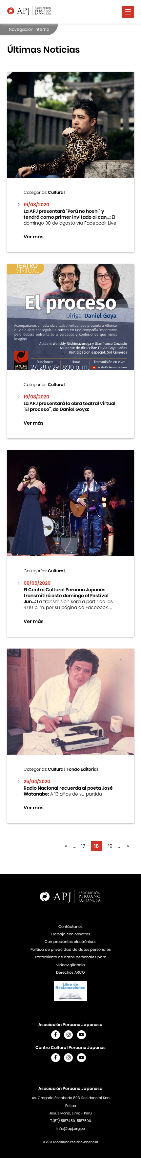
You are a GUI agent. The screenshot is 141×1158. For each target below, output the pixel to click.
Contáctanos (70, 926)
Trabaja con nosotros (70, 934)
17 (83, 846)
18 (96, 846)
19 (110, 846)
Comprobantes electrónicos (70, 941)
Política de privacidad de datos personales (70, 949)
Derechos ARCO (70, 972)
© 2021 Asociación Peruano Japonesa (70, 1142)
